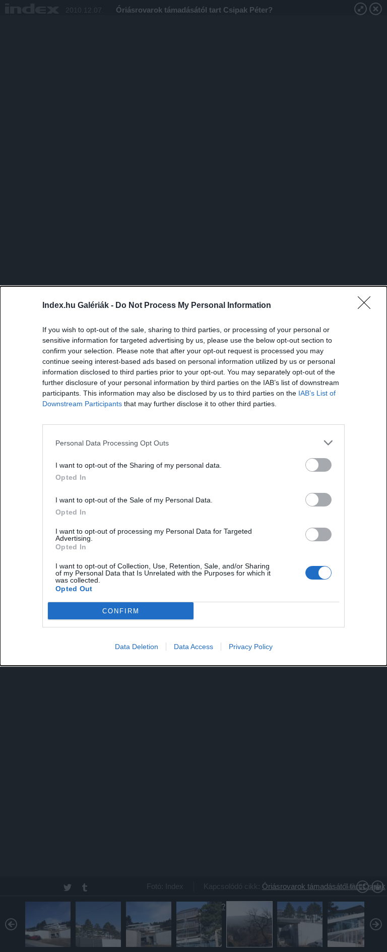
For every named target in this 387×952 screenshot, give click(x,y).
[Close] (367, 305)
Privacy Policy (251, 647)
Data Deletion (136, 647)
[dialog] (193, 476)
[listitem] (193, 442)
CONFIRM (121, 611)
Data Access (193, 647)
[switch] (318, 465)
